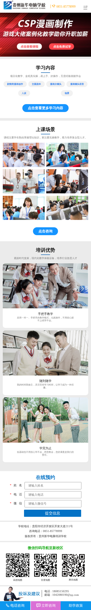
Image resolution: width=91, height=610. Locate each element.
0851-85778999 (66, 6)
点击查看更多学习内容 (45, 108)
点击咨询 (45, 231)
